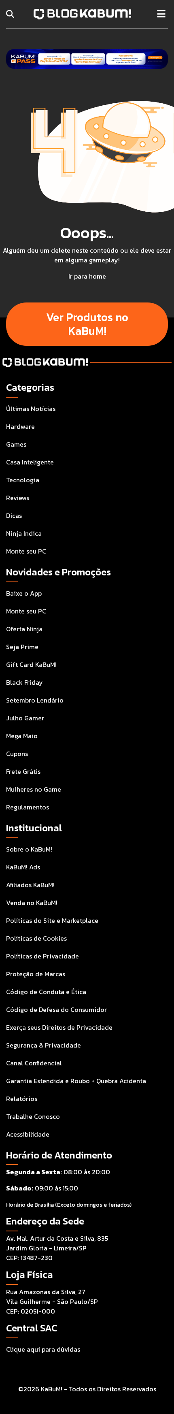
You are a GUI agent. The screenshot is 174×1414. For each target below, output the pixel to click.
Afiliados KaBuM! (30, 885)
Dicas (14, 515)
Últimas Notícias (30, 408)
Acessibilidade (27, 1134)
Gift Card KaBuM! (31, 664)
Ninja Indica (24, 533)
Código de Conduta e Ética (46, 992)
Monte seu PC (26, 551)
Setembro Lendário (35, 700)
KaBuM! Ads (23, 867)
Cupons (17, 753)
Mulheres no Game (33, 789)
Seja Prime (22, 647)
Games (16, 444)
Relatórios (21, 1098)
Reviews (17, 498)
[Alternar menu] (161, 14)
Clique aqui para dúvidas (43, 1349)
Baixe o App (24, 593)
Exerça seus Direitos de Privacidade (59, 1027)
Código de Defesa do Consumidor (56, 1009)
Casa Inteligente (30, 462)
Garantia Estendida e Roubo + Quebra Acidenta (76, 1081)
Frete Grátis (23, 771)
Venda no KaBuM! (31, 902)
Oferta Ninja (24, 629)
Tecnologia (22, 480)
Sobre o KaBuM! (29, 849)
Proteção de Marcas (35, 974)
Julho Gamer (25, 718)
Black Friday (24, 682)
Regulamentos (27, 807)
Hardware (20, 426)
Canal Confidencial (34, 1063)
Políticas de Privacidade (42, 956)
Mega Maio (22, 736)
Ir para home (87, 276)
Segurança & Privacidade (43, 1045)
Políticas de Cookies (36, 938)
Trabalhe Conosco (33, 1116)
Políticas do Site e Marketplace (52, 920)
